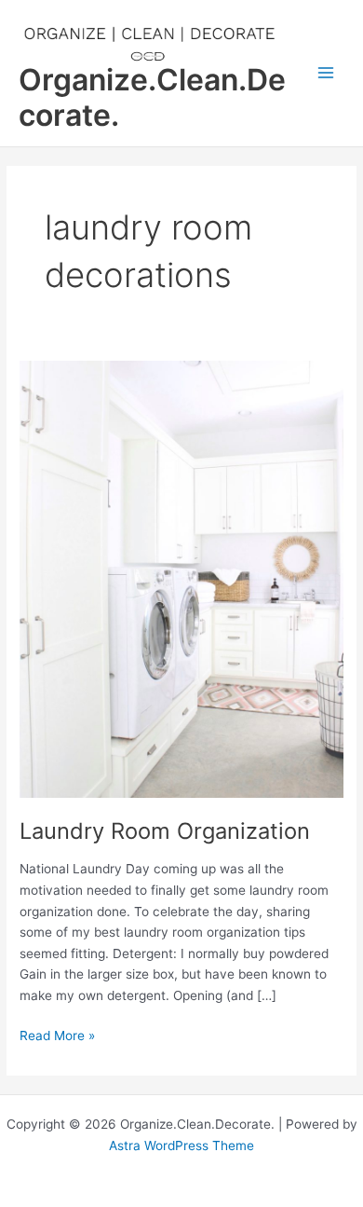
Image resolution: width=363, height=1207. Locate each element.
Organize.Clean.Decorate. (152, 97)
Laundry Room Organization (165, 830)
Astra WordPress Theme (181, 1145)
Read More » (57, 1037)
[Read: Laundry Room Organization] (181, 577)
